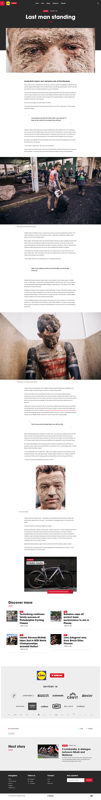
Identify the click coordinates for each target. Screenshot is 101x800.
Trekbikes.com (11, 787)
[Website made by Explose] (92, 796)
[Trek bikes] (50, 795)
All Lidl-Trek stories (14, 728)
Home (37, 3)
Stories (48, 3)
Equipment (55, 3)
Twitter (31, 781)
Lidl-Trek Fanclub (12, 781)
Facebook (90, 728)
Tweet (81, 728)
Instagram (32, 779)
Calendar (63, 3)
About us (10, 783)
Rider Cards (50, 783)
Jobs (48, 781)
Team (42, 3)
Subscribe (88, 780)
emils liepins (11, 733)
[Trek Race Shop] (11, 3)
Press (48, 779)
